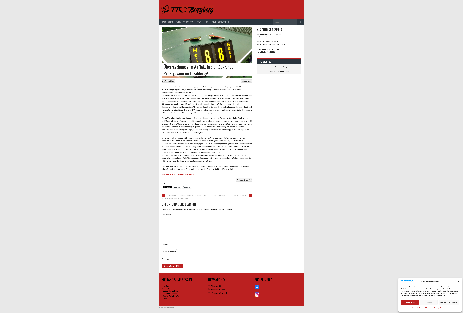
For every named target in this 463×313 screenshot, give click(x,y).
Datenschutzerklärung (432, 308)
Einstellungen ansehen (449, 302)
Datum (263, 67)
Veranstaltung (281, 67)
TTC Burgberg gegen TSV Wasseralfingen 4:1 (233, 195)
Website (165, 259)
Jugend (198, 22)
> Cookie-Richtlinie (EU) (170, 296)
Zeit (297, 67)
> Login (164, 298)
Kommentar (167, 214)
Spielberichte (247, 81)
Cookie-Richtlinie (417, 308)
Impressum (444, 308)
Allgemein (214, 286)
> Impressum (166, 288)
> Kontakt (165, 286)
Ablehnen (428, 302)
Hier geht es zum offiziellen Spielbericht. (178, 174)
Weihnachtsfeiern (218, 293)
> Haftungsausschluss (170, 293)
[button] (458, 281)
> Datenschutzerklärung (171, 291)
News (164, 22)
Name (165, 244)
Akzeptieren (410, 302)
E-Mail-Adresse (169, 251)
